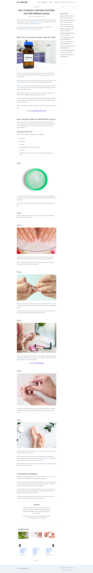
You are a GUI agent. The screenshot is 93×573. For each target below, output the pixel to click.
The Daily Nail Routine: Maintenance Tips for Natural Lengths (36, 551)
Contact (71, 2)
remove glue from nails (28, 29)
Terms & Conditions (69, 567)
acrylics (36, 21)
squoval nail (39, 23)
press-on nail (22, 85)
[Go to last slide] (20, 545)
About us (64, 570)
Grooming (63, 2)
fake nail (51, 303)
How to (67, 2)
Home (39, 2)
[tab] (34, 560)
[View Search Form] (75, 2)
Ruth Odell (31, 16)
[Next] (53, 545)
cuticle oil (47, 458)
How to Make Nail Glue (38, 363)
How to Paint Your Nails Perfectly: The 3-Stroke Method (49, 550)
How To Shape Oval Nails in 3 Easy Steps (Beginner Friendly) (23, 550)
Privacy (61, 567)
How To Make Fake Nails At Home (38, 111)
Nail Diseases (56, 2)
